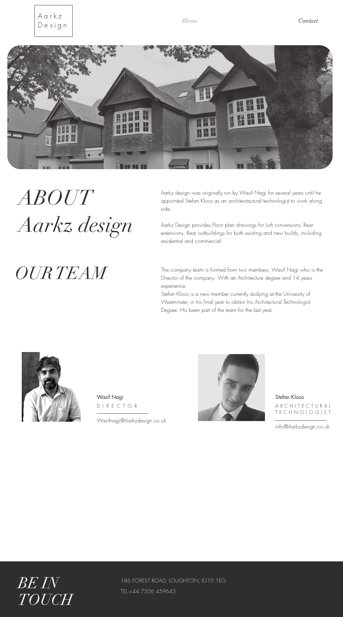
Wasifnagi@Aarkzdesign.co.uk (131, 420)
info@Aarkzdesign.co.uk (302, 426)
